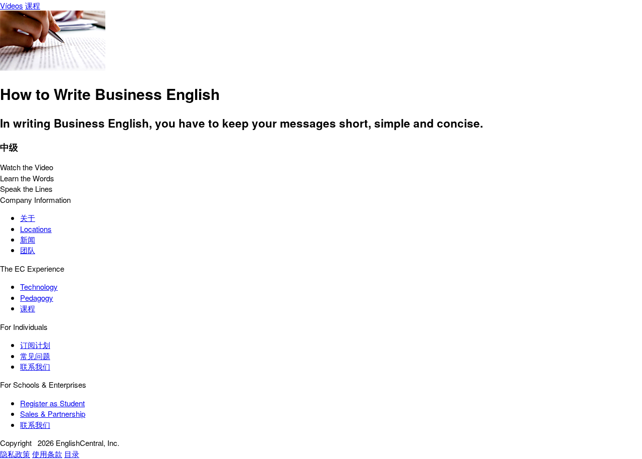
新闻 (27, 239)
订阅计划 (35, 344)
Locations (36, 228)
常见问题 (35, 356)
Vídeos (11, 5)
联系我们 (35, 366)
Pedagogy (36, 297)
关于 (27, 217)
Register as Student (52, 403)
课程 (32, 5)
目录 (71, 453)
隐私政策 (15, 453)
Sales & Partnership (52, 413)
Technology (39, 286)
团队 (27, 250)
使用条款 (47, 453)
